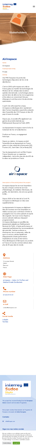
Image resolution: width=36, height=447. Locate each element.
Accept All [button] (16, 443)
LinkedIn (5, 320)
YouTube (5, 322)
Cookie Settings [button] (7, 443)
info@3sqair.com (10, 421)
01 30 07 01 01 (8, 295)
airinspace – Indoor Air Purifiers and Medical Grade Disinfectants (15, 281)
